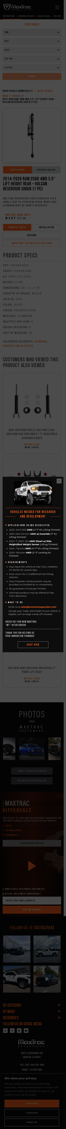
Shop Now (33, 644)
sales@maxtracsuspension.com (38, 607)
